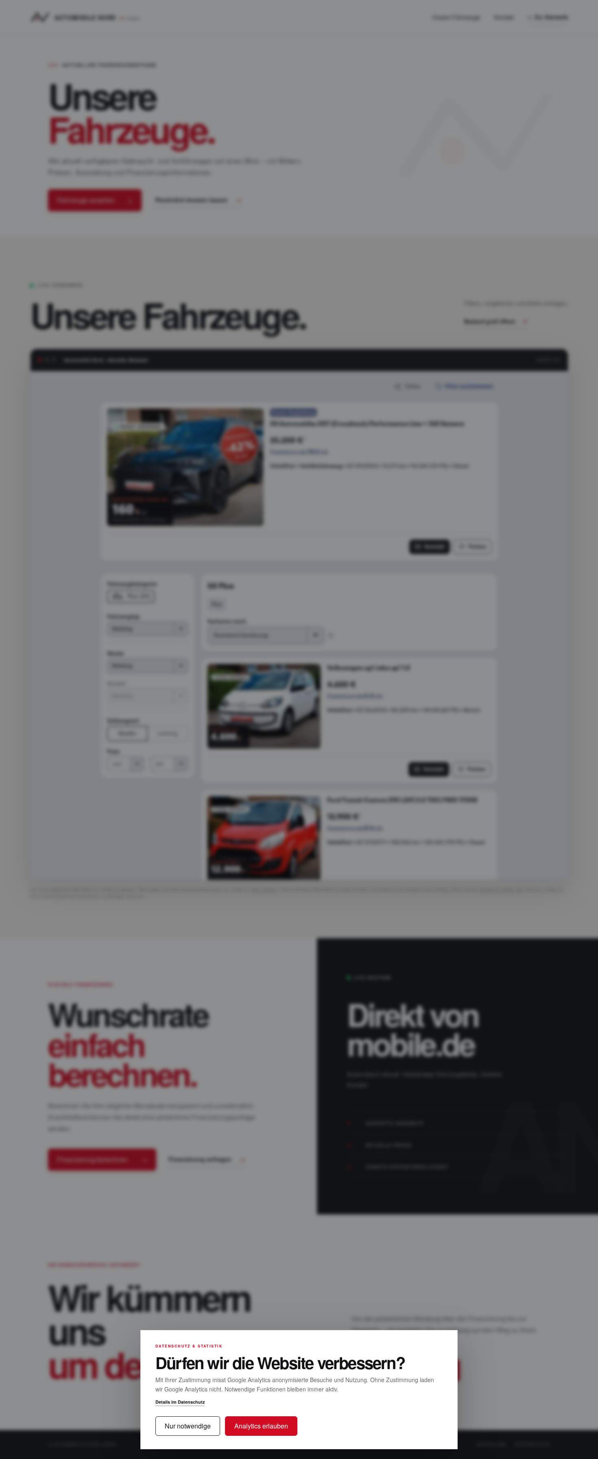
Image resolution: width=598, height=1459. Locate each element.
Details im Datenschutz (180, 1402)
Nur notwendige (188, 1426)
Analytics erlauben (261, 1426)
